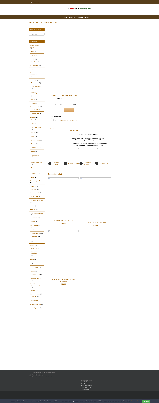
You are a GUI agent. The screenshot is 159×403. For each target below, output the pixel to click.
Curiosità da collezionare (36, 200)
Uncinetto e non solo (35, 304)
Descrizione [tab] (53, 129)
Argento (32, 69)
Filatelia (32, 206)
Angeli (32, 123)
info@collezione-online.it (35, 2)
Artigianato (33, 103)
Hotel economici (85, 389)
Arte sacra (33, 80)
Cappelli (33, 55)
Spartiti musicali (35, 274)
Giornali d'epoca (35, 233)
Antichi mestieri (34, 65)
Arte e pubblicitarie (36, 127)
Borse (32, 51)
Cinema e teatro (35, 140)
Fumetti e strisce (35, 228)
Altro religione (34, 83)
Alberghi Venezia (85, 384)
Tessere (58, 118)
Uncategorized (34, 300)
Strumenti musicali (36, 278)
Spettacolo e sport (36, 168)
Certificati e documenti (34, 93)
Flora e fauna (34, 147)
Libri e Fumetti (34, 225)
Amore (33, 119)
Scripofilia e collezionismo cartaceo (36, 285)
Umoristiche (34, 173)
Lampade (32, 221)
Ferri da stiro (34, 109)
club (57, 120)
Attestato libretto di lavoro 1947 (96, 223)
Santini (33, 99)
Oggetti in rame (35, 113)
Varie (32, 177)
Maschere (33, 189)
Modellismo (34, 61)
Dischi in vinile (35, 267)
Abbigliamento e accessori (34, 46)
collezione (62, 120)
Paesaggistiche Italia (36, 162)
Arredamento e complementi (34, 73)
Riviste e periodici (36, 240)
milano (67, 120)
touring (76, 120)
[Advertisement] (37, 341)
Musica (32, 259)
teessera (71, 120)
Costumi (33, 144)
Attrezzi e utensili (34, 107)
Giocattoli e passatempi (36, 213)
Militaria (32, 245)
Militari (33, 151)
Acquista (68, 110)
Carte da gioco (35, 217)
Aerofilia (32, 59)
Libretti (33, 271)
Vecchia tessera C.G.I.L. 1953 (63, 221)
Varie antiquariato (34, 308)
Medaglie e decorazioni (34, 252)
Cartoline (32, 117)
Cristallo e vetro (34, 196)
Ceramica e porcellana (36, 181)
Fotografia (32, 209)
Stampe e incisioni (35, 294)
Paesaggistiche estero (35, 156)
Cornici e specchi (34, 193)
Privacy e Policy (135, 401)
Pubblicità (33, 296)
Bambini (33, 136)
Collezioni (32, 186)
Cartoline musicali (36, 261)
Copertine (34, 236)
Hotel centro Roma (86, 387)
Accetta (146, 401)
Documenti (34, 248)
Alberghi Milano (85, 382)
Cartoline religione (36, 86)
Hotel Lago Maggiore (86, 385)
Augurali (33, 132)
